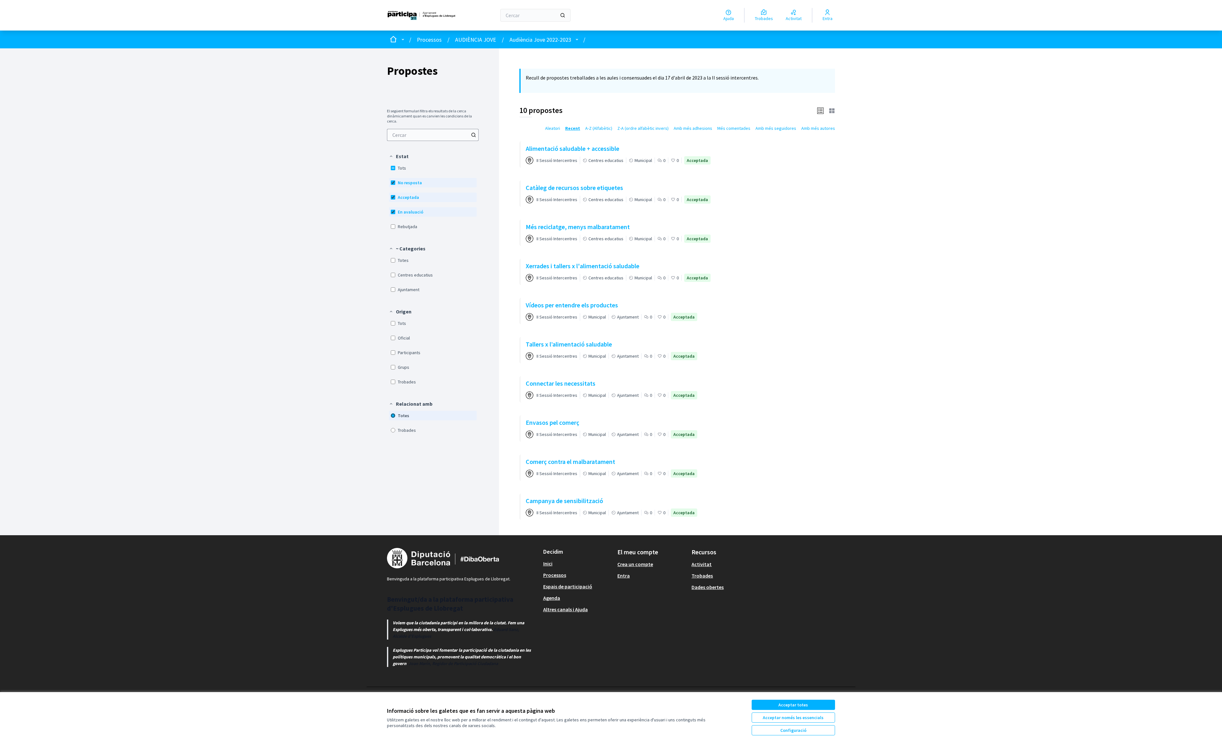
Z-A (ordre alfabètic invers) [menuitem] (643, 128)
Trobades (702, 575)
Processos (429, 39)
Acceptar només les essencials (793, 717)
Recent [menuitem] (572, 128)
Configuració (793, 730)
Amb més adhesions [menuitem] (693, 128)
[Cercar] (563, 15)
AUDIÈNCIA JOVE (475, 39)
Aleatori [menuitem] (552, 128)
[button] (399, 156)
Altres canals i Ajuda (565, 609)
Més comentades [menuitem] (733, 128)
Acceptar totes (793, 705)
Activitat (702, 564)
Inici (547, 563)
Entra (623, 575)
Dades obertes (708, 587)
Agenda (551, 598)
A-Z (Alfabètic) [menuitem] (598, 128)
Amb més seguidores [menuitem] (775, 128)
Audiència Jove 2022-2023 (540, 39)
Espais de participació (567, 586)
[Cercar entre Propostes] (473, 134)
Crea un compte (635, 564)
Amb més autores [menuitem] (818, 128)
